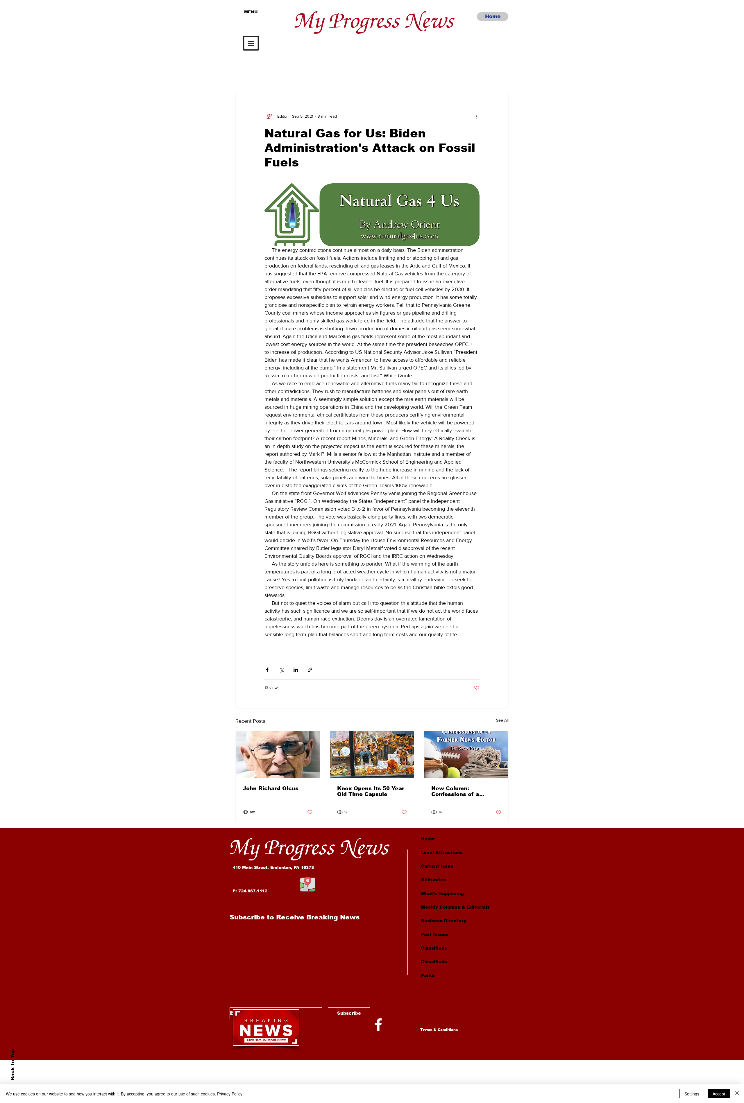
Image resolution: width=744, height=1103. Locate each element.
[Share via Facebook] (267, 669)
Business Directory (443, 920)
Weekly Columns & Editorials (455, 907)
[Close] (737, 1093)
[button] (251, 43)
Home (428, 838)
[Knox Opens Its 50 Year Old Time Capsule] (372, 754)
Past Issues (434, 934)
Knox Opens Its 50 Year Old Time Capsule (370, 791)
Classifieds (434, 948)
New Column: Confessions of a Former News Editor (459, 791)
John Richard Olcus (270, 788)
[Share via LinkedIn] (295, 669)
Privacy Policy (229, 1094)
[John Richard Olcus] (278, 754)
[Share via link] (310, 669)
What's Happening (442, 893)
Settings (691, 1094)
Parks (427, 975)
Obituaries (433, 879)
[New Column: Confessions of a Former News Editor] (466, 754)
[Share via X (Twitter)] (281, 669)
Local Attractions (442, 852)
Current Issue (437, 866)
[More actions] (476, 116)
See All (502, 720)
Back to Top (12, 1065)
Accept (719, 1094)
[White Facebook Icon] (378, 1024)
